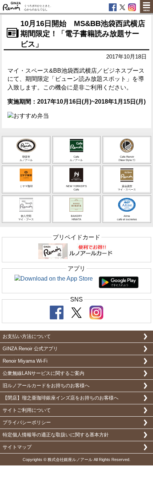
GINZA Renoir (12, 6)
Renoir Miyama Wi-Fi (25, 361)
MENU (146, 10)
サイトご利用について (27, 410)
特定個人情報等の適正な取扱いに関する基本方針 (56, 435)
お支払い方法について (27, 336)
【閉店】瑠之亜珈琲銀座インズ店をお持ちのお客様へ (60, 398)
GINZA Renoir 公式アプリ (30, 348)
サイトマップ (17, 447)
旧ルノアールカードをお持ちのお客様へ (46, 385)
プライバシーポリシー (27, 422)
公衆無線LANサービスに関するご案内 (43, 373)
